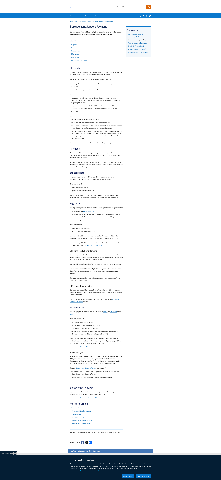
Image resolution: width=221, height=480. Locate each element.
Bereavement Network (79, 60)
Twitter (139, 16)
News (79, 16)
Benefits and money (80, 21)
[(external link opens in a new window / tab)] (82, 442)
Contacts (88, 16)
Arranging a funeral (78, 417)
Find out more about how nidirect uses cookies (85, 471)
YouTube (146, 16)
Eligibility (74, 45)
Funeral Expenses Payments (137, 43)
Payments (74, 48)
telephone (113, 312)
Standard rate (75, 51)
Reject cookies (128, 476)
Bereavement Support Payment (86, 368)
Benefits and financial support (96, 21)
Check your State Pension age (81, 411)
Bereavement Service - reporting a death (135, 35)
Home (72, 16)
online (105, 312)
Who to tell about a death (79, 408)
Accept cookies (143, 476)
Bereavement (109, 21)
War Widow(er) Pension (138, 49)
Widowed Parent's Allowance (81, 423)
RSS (150, 16)
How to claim (75, 57)
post (71, 314)
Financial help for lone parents (81, 420)
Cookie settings (7, 453)
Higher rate (75, 54)
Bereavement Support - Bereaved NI (84, 398)
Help (96, 16)
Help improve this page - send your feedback (85, 451)
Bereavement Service (79, 347)
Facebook (143, 16)
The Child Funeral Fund (136, 46)
